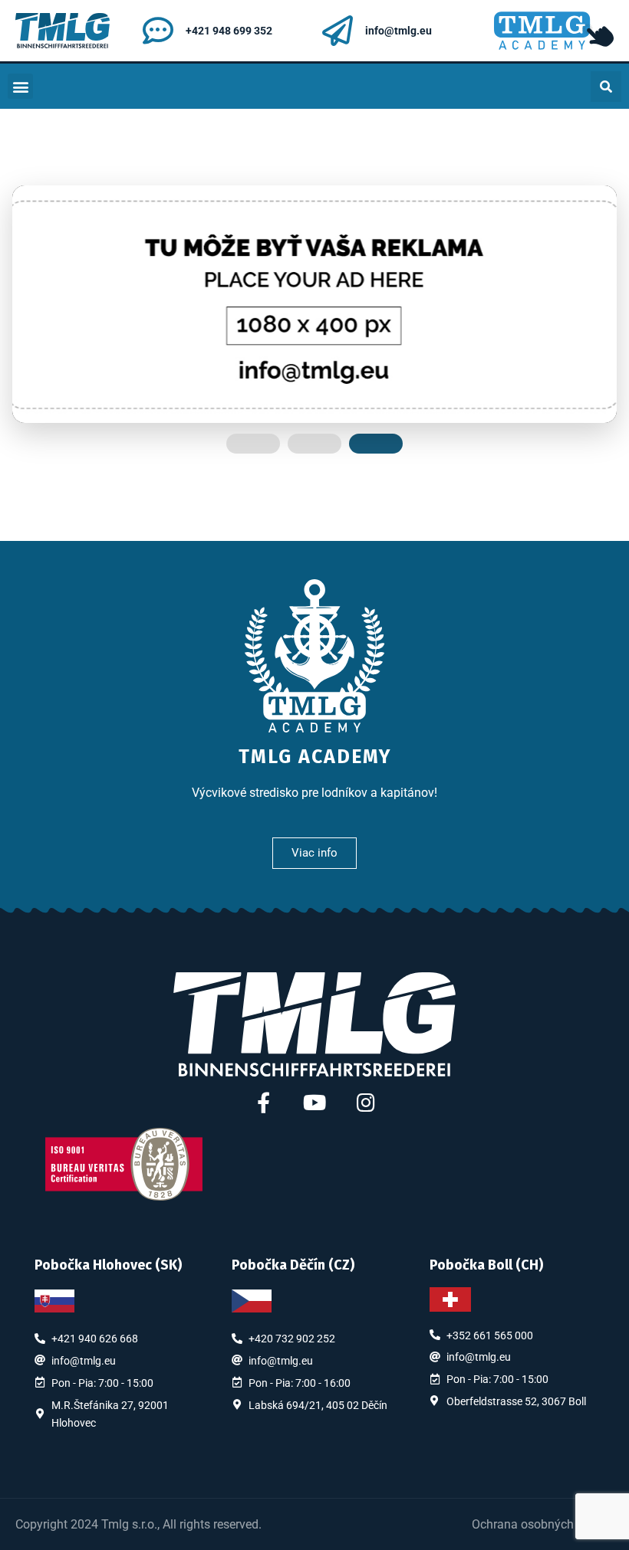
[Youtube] (315, 1102)
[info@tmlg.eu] (337, 30)
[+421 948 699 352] (158, 30)
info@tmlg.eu (398, 31)
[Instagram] (366, 1102)
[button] (20, 86)
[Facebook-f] (263, 1102)
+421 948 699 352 (229, 31)
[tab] (253, 444)
